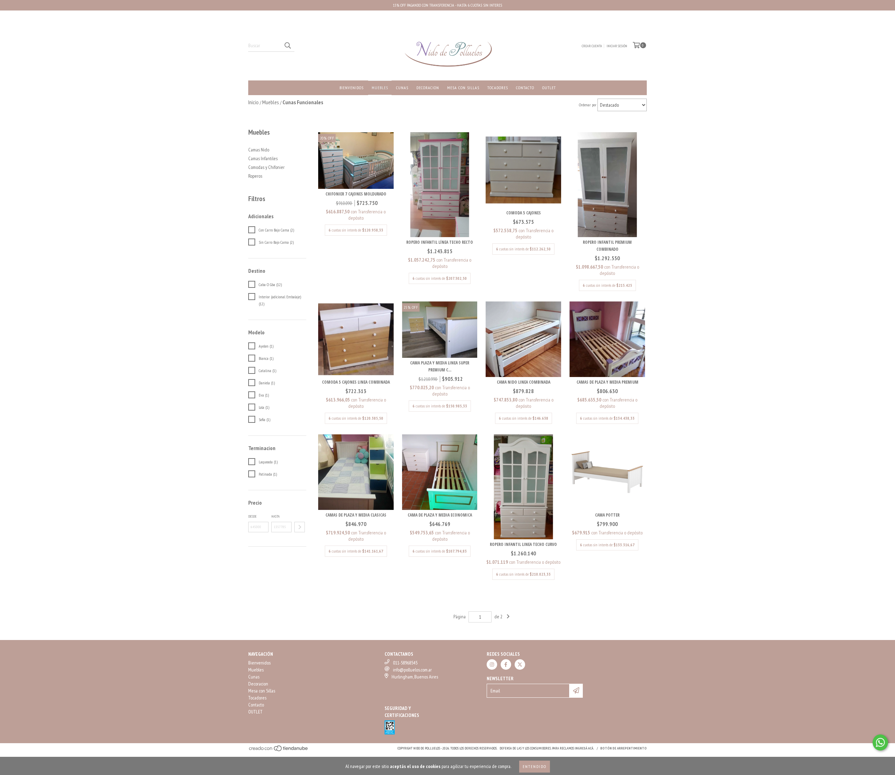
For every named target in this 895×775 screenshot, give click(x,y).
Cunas (402, 87)
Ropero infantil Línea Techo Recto (439, 242)
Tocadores (497, 87)
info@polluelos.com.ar (412, 670)
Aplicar (299, 527)
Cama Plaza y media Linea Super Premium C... (439, 366)
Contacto (525, 87)
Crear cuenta (592, 46)
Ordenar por (587, 104)
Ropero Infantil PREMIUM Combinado (607, 245)
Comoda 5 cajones (523, 213)
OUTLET (549, 87)
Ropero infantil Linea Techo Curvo (523, 544)
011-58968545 (405, 663)
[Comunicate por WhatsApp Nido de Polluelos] (880, 742)
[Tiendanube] (278, 750)
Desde (252, 516)
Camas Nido (258, 150)
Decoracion (427, 87)
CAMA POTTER (607, 515)
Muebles (380, 87)
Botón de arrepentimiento (623, 748)
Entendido (534, 766)
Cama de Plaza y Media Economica (440, 515)
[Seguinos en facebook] (506, 664)
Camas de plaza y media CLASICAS (355, 515)
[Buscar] (287, 45)
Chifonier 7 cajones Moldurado (355, 194)
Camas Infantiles (263, 158)
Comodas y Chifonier (266, 167)
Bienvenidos (351, 87)
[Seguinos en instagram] (492, 664)
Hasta (275, 516)
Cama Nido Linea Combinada (523, 382)
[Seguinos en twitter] (520, 664)
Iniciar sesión (617, 46)
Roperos (255, 176)
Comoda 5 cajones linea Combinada (356, 382)
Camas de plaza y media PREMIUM (607, 382)
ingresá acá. (584, 748)
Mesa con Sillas (463, 87)
